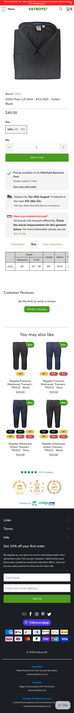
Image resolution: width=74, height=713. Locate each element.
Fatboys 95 (41, 652)
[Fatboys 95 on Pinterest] (43, 614)
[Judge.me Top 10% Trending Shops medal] (54, 487)
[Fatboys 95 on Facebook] (30, 614)
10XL (16, 129)
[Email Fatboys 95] (24, 614)
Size (33, 244)
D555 (17, 94)
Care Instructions (52, 244)
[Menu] (2, 9)
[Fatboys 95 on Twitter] (49, 614)
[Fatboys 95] (37, 9)
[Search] (60, 9)
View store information (24, 186)
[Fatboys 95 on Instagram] (37, 614)
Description (18, 244)
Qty (7, 140)
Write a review (37, 309)
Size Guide (19, 233)
